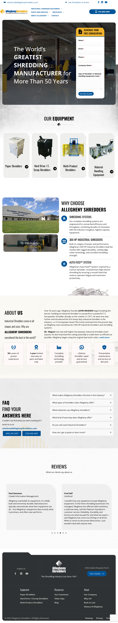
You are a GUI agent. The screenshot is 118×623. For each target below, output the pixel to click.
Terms (109, 618)
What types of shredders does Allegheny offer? (73, 402)
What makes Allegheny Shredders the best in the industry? (78, 395)
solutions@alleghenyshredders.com (19, 428)
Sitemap (89, 618)
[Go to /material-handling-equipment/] (101, 171)
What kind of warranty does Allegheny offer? (72, 417)
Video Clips (59, 598)
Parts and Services (39, 12)
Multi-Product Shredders (31, 602)
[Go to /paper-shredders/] (16, 166)
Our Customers (61, 594)
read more (104, 337)
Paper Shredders (27, 594)
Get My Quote (86, 93)
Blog (57, 602)
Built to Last (89, 602)
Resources (57, 12)
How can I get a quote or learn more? (68, 432)
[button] (81, 395)
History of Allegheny (93, 606)
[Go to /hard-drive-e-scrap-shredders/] (45, 168)
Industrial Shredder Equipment (45, 9)
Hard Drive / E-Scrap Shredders (34, 598)
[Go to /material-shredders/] (73, 168)
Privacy (99, 618)
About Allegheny (39, 15)
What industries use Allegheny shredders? (71, 410)
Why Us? (88, 598)
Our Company (90, 594)
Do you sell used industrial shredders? (69, 425)
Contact (55, 15)
